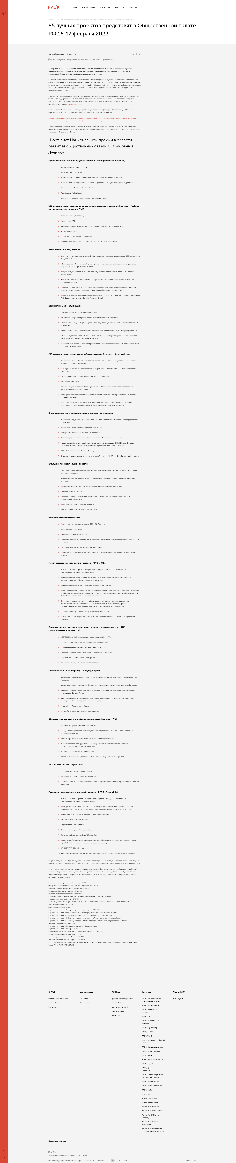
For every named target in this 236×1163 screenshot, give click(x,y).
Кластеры (146, 992)
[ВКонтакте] (133, 54)
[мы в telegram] (126, 1160)
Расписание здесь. (75, 104)
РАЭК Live (59, 19)
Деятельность (86, 992)
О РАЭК (51, 992)
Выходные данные (57, 1141)
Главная (51, 19)
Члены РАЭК (179, 992)
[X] (140, 54)
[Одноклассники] (136, 54)
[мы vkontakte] (119, 1160)
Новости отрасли (70, 19)
